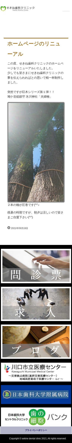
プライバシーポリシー (36, 430)
